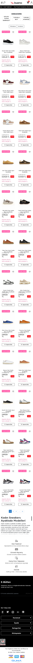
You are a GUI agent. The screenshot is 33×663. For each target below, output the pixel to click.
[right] (29, 18)
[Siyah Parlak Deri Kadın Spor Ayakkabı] (8, 279)
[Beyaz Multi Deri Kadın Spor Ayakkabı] (24, 40)
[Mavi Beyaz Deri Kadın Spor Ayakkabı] (24, 399)
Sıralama (20, 26)
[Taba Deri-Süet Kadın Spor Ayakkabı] (8, 239)
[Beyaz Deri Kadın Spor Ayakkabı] (8, 359)
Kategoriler (16, 628)
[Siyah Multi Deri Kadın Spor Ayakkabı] (8, 40)
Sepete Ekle (9, 65)
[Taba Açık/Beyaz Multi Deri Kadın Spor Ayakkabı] (8, 439)
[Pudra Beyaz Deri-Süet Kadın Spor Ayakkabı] (8, 120)
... (19, 511)
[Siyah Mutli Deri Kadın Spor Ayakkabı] (24, 199)
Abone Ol (29, 593)
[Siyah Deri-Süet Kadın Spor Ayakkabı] (24, 239)
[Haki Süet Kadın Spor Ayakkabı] (24, 159)
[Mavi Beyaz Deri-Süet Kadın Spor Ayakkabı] (24, 80)
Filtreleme (13, 26)
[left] (3, 18)
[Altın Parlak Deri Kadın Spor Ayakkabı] (24, 279)
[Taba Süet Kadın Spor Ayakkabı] (24, 120)
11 (22, 511)
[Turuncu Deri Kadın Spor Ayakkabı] (24, 319)
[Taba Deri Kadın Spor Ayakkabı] (24, 359)
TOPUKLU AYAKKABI (16, 18)
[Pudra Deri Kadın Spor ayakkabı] (24, 439)
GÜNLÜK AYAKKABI (26, 18)
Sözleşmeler (16, 633)
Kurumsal (16, 618)
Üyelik (16, 623)
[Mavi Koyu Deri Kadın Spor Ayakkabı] (8, 319)
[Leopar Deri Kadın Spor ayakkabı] (8, 479)
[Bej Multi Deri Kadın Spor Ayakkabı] (8, 199)
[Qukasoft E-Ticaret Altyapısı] (16, 661)
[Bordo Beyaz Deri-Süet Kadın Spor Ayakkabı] (8, 80)
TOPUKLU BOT (6, 18)
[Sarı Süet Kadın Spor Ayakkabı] (8, 159)
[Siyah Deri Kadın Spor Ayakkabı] (8, 399)
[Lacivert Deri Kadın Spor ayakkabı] (24, 479)
